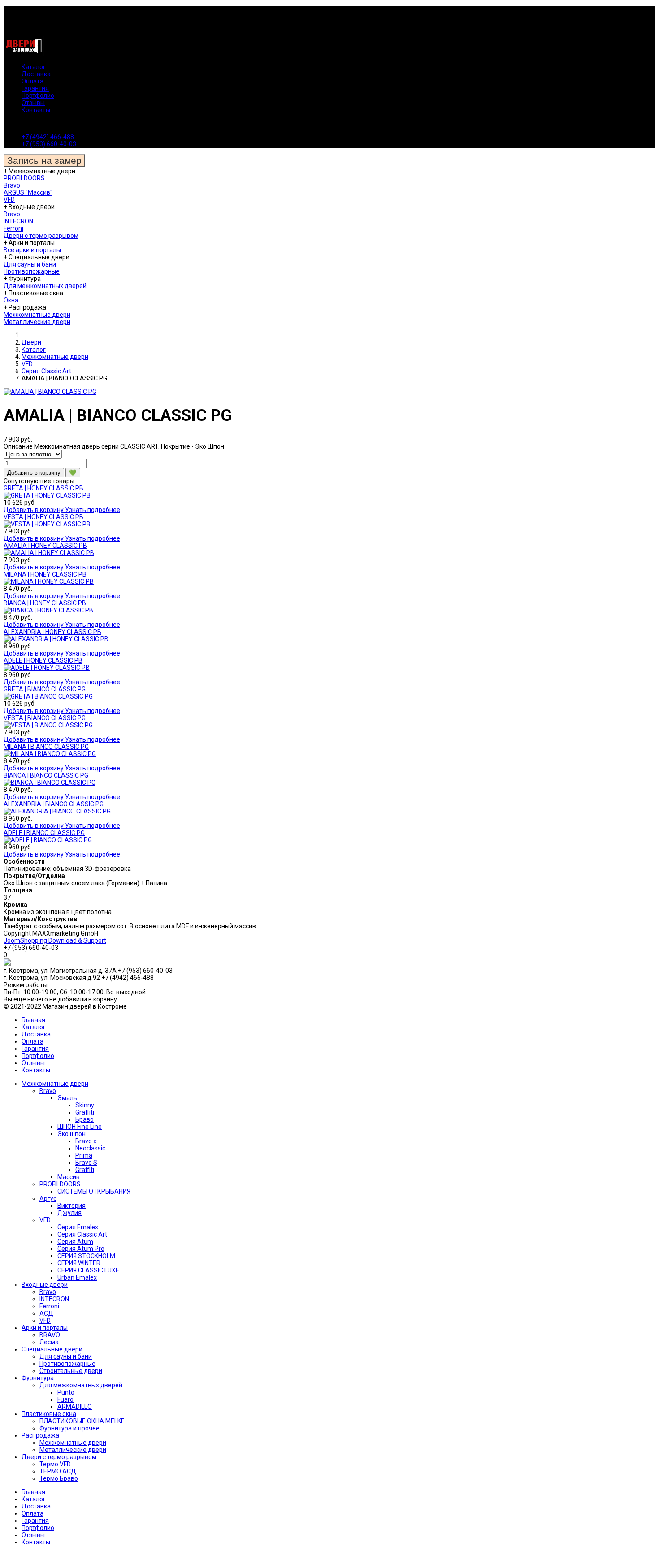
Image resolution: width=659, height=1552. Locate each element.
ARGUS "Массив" (28, 192)
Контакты (36, 110)
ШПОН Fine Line (79, 1126)
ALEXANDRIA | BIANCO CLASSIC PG (54, 804)
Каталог (34, 66)
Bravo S (86, 1162)
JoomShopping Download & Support (55, 940)
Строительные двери (70, 1370)
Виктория (71, 1205)
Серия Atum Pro (80, 1248)
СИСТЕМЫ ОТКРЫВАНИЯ (93, 1191)
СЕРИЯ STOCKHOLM (86, 1255)
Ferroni (13, 228)
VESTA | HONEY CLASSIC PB (43, 516)
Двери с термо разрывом (41, 235)
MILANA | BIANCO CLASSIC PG (46, 746)
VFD (9, 199)
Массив (68, 1176)
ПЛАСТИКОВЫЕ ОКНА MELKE (82, 1421)
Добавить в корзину (34, 509)
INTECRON (18, 221)
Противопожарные (32, 271)
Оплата (32, 81)
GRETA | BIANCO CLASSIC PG (45, 689)
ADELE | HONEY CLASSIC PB (43, 660)
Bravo (12, 185)
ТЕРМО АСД (57, 1471)
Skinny (84, 1105)
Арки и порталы (45, 1327)
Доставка (36, 74)
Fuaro (65, 1399)
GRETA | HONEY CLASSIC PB (43, 488)
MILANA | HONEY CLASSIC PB (45, 574)
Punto (65, 1392)
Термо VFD (55, 1464)
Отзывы (33, 102)
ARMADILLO (74, 1406)
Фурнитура (38, 1377)
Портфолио (38, 95)
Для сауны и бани (30, 264)
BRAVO (49, 1334)
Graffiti (84, 1112)
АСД (46, 1313)
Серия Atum (75, 1241)
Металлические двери (37, 321)
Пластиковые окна (49, 1413)
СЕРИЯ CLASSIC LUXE (88, 1270)
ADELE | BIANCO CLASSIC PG (44, 832)
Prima (83, 1155)
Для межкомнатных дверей (45, 285)
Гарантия (35, 88)
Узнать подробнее (92, 509)
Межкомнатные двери (37, 314)
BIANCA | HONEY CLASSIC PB (45, 603)
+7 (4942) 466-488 (48, 136)
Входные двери (45, 1284)
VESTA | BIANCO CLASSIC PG (45, 717)
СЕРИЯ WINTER (78, 1263)
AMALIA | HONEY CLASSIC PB (45, 545)
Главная (33, 1019)
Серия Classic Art (82, 1234)
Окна (11, 300)
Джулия (69, 1212)
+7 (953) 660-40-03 (49, 144)
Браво (84, 1119)
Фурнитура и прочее (69, 1428)
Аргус (47, 1198)
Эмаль (67, 1098)
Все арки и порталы (32, 250)
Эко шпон (71, 1133)
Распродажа (40, 1435)
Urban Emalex (77, 1277)
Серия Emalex (77, 1227)
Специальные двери (52, 1349)
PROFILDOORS (24, 178)
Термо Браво (58, 1478)
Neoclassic (90, 1148)
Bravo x (85, 1141)
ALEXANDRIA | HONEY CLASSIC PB (52, 631)
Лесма (49, 1342)
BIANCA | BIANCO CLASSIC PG (46, 775)
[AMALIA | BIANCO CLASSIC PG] (50, 391)
